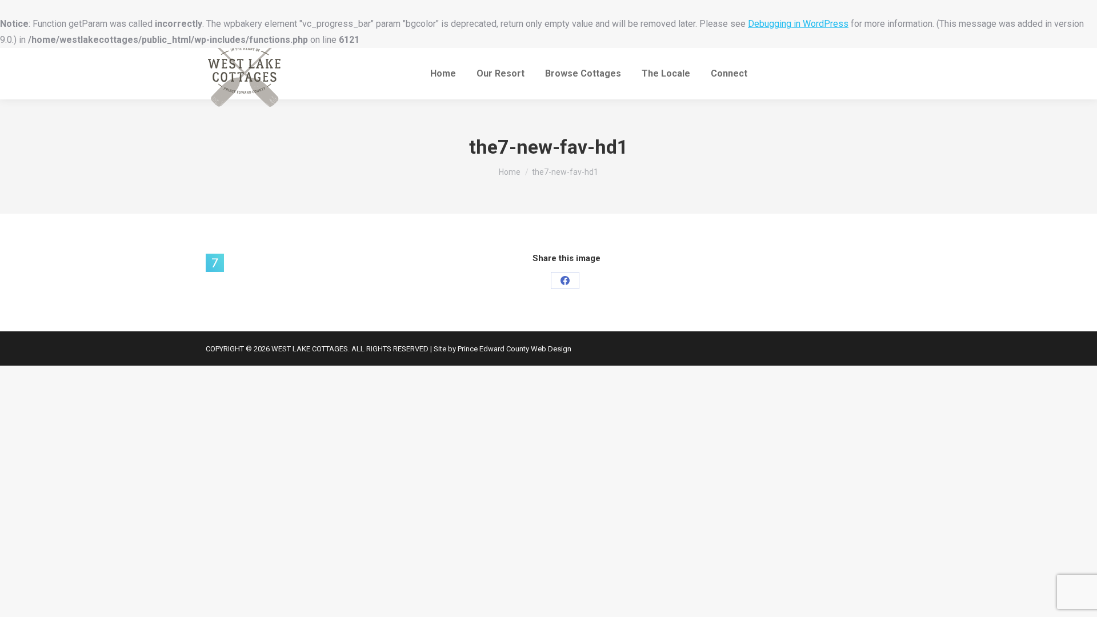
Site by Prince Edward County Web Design (502, 348)
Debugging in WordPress (798, 23)
